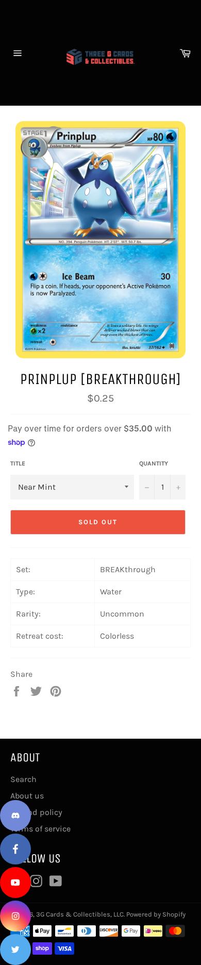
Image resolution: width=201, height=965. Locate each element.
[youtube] (15, 882)
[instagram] (15, 916)
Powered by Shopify (156, 914)
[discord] (15, 815)
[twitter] (15, 949)
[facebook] (15, 849)
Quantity (153, 463)
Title (17, 463)
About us (27, 796)
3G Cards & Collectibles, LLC (80, 914)
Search (23, 779)
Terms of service (40, 829)
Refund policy (36, 812)
